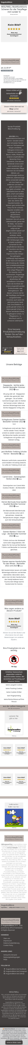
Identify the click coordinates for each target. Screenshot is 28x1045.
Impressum (7, 941)
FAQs (5, 959)
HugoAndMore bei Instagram (16, 971)
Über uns (6, 938)
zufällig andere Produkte (14, 907)
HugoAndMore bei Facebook (15, 969)
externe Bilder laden (14, 1042)
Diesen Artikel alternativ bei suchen (14, 109)
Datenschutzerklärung (11, 943)
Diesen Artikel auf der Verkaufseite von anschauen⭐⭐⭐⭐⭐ (14, 95)
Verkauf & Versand (10, 955)
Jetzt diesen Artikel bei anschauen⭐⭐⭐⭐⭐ (7, 350)
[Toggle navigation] (25, 2)
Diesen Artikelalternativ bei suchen (20, 350)
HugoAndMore (6, 2)
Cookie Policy (8, 945)
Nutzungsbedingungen (11, 957)
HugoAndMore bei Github (14, 974)
